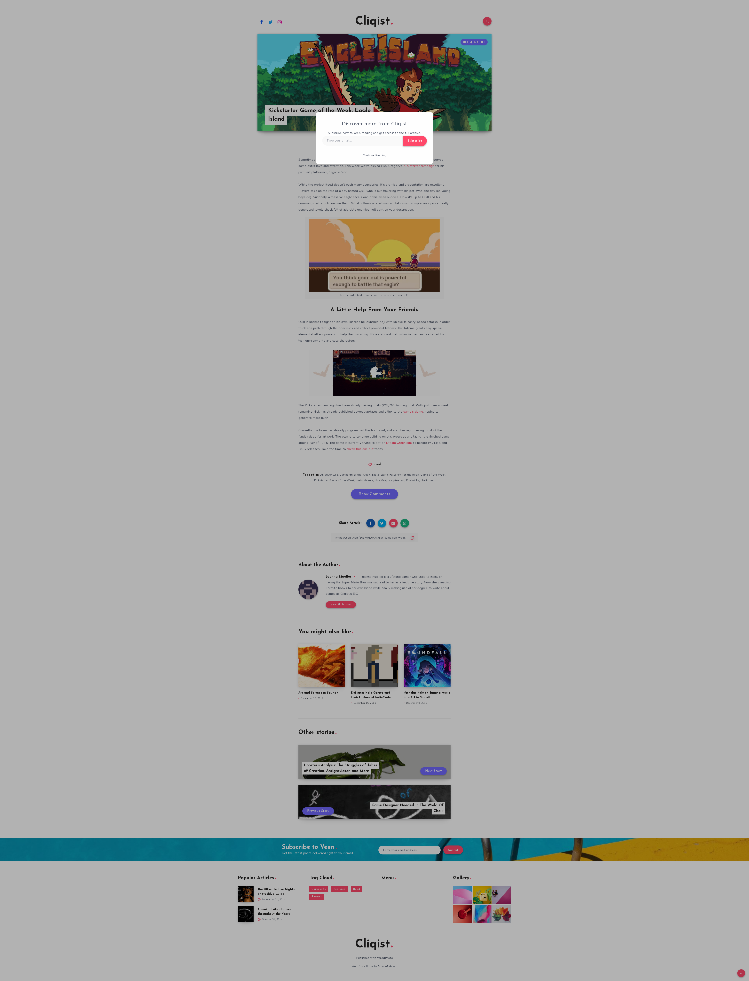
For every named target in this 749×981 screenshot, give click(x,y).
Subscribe (415, 140)
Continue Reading (374, 155)
